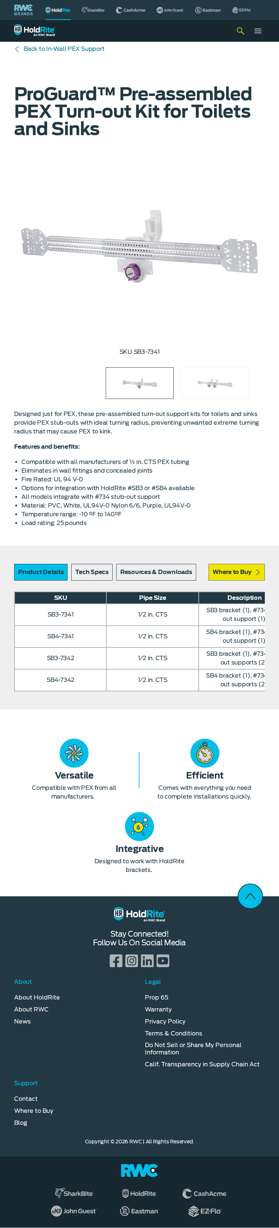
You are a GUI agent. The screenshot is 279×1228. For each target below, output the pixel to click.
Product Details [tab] (41, 572)
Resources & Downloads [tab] (156, 572)
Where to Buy (232, 572)
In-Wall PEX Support (64, 48)
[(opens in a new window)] (93, 10)
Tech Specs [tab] (92, 572)
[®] (58, 10)
